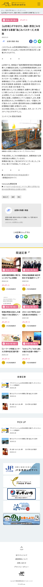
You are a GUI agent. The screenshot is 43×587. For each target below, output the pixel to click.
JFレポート (23, 20)
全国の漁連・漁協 (13, 41)
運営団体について (21, 559)
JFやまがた (32, 47)
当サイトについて (21, 555)
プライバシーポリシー (21, 567)
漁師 (13, 197)
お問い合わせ (21, 563)
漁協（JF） (5, 197)
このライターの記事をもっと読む (14, 222)
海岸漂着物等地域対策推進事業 (15, 175)
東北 (19, 197)
